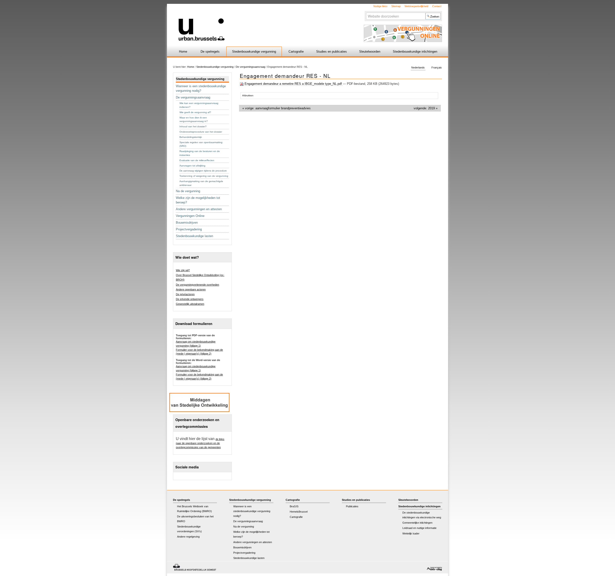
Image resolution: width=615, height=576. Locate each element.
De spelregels (210, 51)
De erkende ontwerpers (189, 299)
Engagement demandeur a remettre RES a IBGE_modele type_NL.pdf (293, 84)
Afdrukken (247, 95)
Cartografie (296, 51)
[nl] (250, 22)
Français (436, 67)
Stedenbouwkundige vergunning (254, 51)
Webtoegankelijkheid (416, 6)
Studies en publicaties (331, 51)
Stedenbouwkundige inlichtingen (415, 51)
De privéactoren (185, 294)
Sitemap (396, 6)
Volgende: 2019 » (425, 108)
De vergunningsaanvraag (250, 66)
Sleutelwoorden (369, 51)
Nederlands (418, 67)
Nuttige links (380, 6)
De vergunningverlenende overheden (197, 284)
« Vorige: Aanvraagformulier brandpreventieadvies (276, 108)
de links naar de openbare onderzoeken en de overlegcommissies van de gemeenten (200, 443)
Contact (436, 6)
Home (183, 51)
